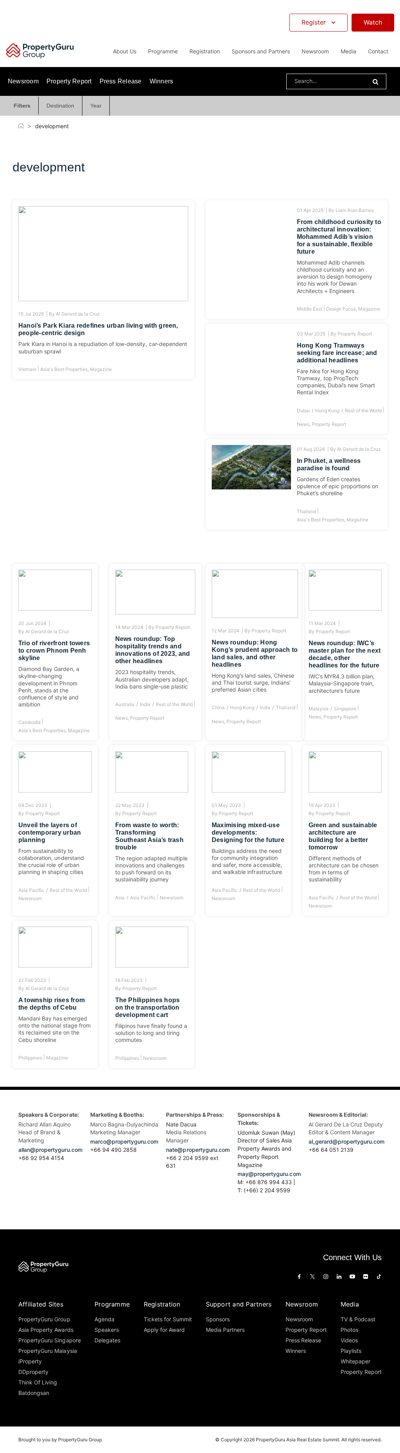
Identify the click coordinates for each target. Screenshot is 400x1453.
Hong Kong (327, 410)
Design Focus (341, 309)
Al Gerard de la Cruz (78, 314)
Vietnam (27, 369)
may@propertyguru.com (269, 1174)
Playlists (351, 1350)
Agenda (104, 1319)
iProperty (30, 1361)
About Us (124, 51)
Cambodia (29, 722)
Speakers (107, 1329)
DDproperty (33, 1371)
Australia (124, 704)
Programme (112, 1304)
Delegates (107, 1340)
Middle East (309, 309)
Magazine (101, 369)
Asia (120, 897)
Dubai (303, 410)
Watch (373, 22)
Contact (378, 51)
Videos (349, 1340)
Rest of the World (363, 410)
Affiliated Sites (40, 1304)
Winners (161, 81)
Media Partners (225, 1329)
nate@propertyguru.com (198, 1149)
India (145, 704)
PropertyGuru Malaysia (47, 1350)
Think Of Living (37, 1382)
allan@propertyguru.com (50, 1149)
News (303, 424)
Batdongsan (33, 1392)
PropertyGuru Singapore (49, 1340)
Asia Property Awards (45, 1329)
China (218, 707)
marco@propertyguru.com (124, 1141)
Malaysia (319, 708)
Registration (162, 1304)
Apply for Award (164, 1329)
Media (350, 1304)
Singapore (345, 708)
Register (314, 22)
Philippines (30, 1058)
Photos (349, 1329)
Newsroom (315, 51)
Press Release (121, 81)
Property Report (69, 81)
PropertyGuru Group (44, 1319)
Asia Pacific (31, 890)
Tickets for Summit (168, 1319)
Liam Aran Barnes (355, 210)
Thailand (306, 511)
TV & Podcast (358, 1319)
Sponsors (218, 1319)
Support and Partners (239, 1304)
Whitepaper (355, 1361)
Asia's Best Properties (64, 369)
